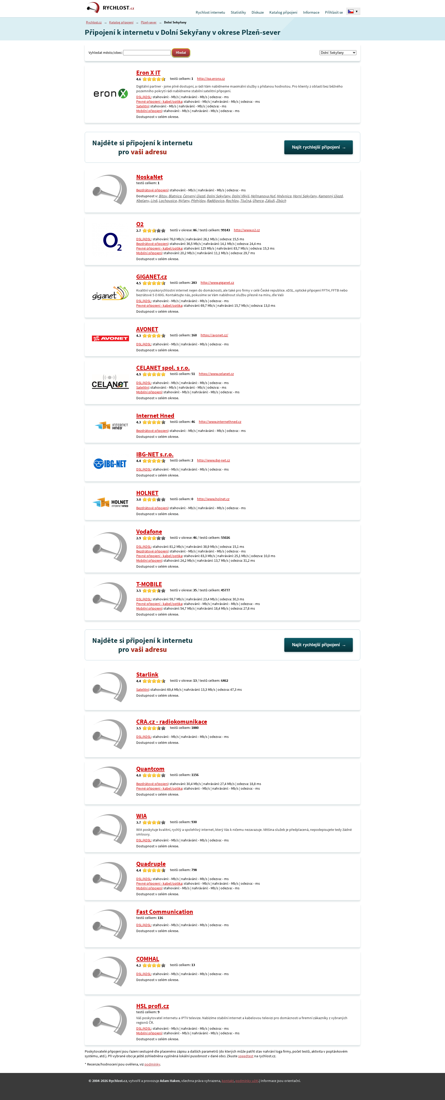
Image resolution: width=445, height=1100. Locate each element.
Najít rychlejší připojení (316, 147)
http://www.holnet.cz (213, 499)
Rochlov (232, 200)
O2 (140, 224)
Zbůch (281, 200)
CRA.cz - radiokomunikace (171, 721)
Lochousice (168, 200)
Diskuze (258, 12)
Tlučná (245, 200)
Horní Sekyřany (305, 196)
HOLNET (147, 493)
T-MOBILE (149, 584)
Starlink (147, 674)
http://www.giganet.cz (217, 282)
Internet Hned (155, 415)
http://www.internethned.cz (220, 421)
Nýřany (183, 200)
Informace (311, 12)
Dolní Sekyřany (218, 196)
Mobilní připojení (149, 110)
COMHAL (147, 958)
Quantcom (150, 768)
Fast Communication (164, 911)
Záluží (270, 200)
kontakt (228, 1080)
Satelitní (142, 106)
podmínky (152, 1064)
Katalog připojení (283, 12)
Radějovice (215, 200)
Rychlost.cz (94, 22)
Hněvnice (284, 196)
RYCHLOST (118, 7)
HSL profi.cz (152, 1006)
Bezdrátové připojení (152, 190)
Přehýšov (198, 200)
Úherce (257, 200)
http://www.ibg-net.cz (213, 460)
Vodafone (149, 531)
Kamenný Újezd (330, 196)
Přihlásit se (334, 12)
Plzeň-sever (149, 22)
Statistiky (238, 12)
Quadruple (151, 863)
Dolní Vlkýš (240, 196)
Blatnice (174, 196)
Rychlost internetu (210, 12)
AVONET (147, 329)
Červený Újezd (194, 196)
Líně (153, 200)
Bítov (163, 196)
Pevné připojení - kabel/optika (159, 101)
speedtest (245, 1056)
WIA (141, 816)
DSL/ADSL (143, 97)
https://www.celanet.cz (216, 373)
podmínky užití (246, 1080)
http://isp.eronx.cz (211, 78)
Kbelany (142, 200)
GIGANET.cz (151, 276)
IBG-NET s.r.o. (155, 454)
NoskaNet (149, 177)
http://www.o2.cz (247, 230)
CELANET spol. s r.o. (163, 367)
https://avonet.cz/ (214, 335)
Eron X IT (148, 72)
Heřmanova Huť (263, 196)
